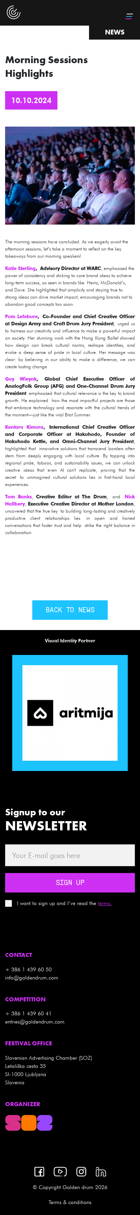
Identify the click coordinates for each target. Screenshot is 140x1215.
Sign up (70, 883)
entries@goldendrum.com (35, 1021)
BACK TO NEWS (70, 610)
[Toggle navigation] (129, 16)
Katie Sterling (20, 268)
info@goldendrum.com (31, 977)
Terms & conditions (70, 1202)
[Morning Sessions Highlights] (70, 175)
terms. (105, 903)
